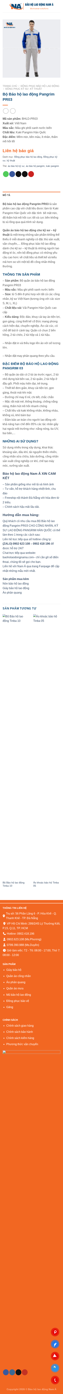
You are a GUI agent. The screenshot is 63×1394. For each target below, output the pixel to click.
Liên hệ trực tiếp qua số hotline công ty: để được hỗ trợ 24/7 (28, 544)
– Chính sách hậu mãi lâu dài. (21, 506)
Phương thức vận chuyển (22, 1044)
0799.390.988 (15, 944)
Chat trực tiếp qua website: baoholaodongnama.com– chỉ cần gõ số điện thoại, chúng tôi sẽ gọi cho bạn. (30, 557)
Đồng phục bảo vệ (17, 1000)
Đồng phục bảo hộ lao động (40, 86)
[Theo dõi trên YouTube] (25, 1372)
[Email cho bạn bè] (25, 174)
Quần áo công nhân (18, 976)
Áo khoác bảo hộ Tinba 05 (46, 884)
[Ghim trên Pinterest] (31, 174)
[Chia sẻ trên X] (18, 174)
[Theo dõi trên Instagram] (12, 1372)
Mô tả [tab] (6, 195)
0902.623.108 (15, 939)
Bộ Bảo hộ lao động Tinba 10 (13, 884)
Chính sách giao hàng (20, 1025)
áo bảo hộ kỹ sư (16, 166)
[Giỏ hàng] (58, 6)
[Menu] (5, 6)
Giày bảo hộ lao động (16, 588)
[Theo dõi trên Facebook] (6, 1372)
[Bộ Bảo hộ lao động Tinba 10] (16, 746)
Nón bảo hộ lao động (16, 583)
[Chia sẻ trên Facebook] (12, 174)
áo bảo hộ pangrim (35, 166)
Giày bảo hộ (13, 969)
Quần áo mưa (14, 988)
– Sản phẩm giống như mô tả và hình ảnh (28, 484)
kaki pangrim (52, 166)
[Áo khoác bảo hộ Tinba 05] (46, 746)
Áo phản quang (12, 592)
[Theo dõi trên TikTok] (18, 1372)
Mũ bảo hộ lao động (18, 994)
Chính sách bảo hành (19, 1031)
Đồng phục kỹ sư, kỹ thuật (23, 89)
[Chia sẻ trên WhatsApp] (6, 174)
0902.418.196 (25, 933)
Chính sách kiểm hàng (20, 1037)
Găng (9, 1007)
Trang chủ (10, 86)
